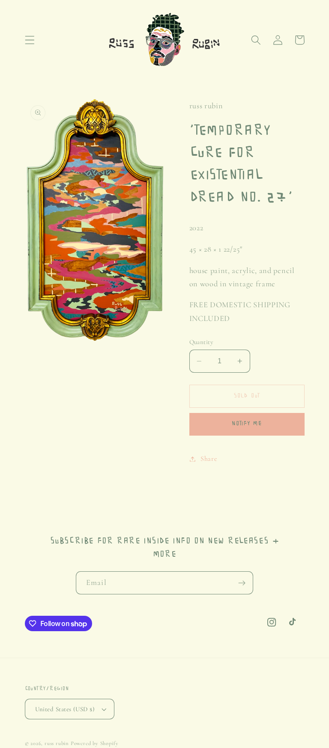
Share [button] (208, 458)
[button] (30, 40)
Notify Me (246, 423)
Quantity (201, 342)
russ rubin (57, 743)
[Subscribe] (242, 582)
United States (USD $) (65, 709)
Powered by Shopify (95, 743)
